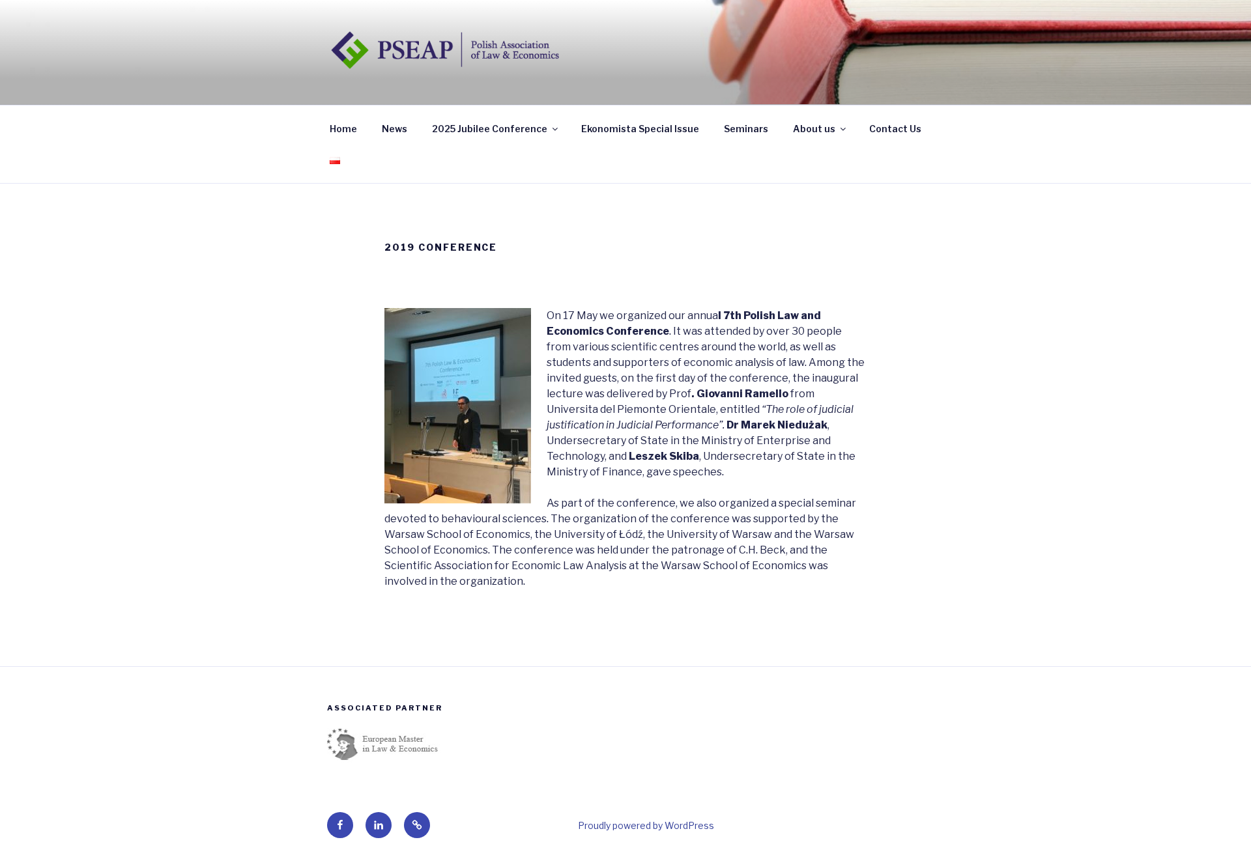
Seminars (746, 128)
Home (343, 128)
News (394, 128)
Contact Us (895, 128)
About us (814, 128)
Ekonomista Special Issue (640, 128)
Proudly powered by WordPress (646, 825)
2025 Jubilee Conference (489, 128)
